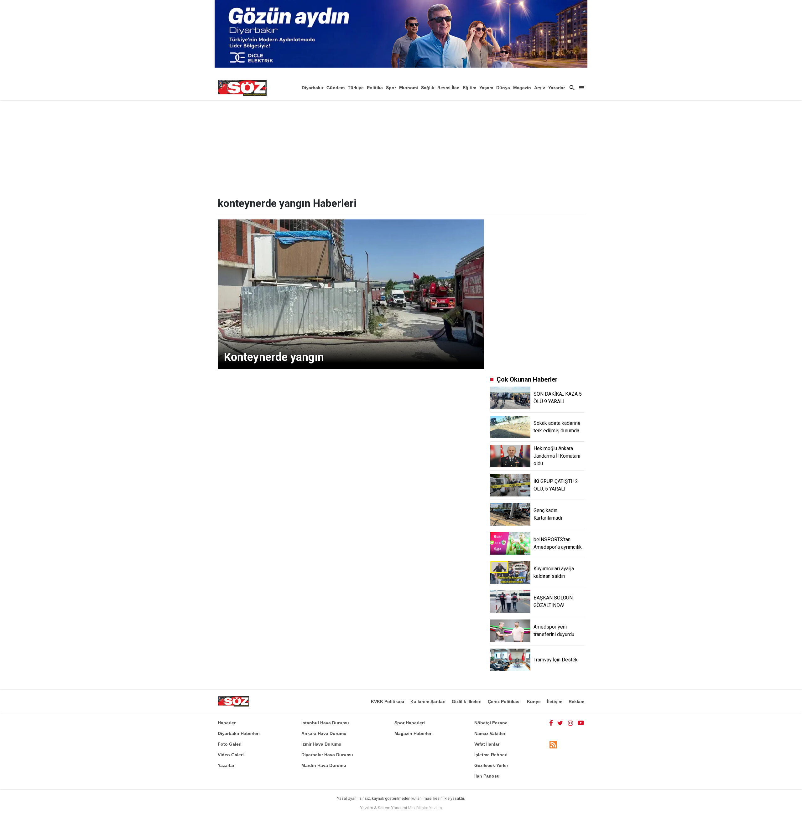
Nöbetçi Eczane (491, 722)
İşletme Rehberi (491, 754)
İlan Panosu (487, 775)
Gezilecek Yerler (491, 765)
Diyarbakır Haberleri (239, 733)
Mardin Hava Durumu (323, 765)
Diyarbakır (312, 87)
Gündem (335, 87)
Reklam (576, 701)
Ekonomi (408, 87)
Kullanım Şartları (427, 701)
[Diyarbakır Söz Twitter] (560, 723)
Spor (391, 87)
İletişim (554, 701)
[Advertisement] (401, 147)
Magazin (522, 87)
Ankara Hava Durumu (323, 733)
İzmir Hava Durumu (321, 744)
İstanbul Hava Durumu (325, 722)
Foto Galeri (230, 744)
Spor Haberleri (409, 722)
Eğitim (469, 87)
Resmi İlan (448, 87)
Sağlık (427, 87)
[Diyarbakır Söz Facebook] (551, 723)
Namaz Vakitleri (490, 733)
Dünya (503, 87)
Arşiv (539, 87)
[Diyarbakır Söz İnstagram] (570, 723)
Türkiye (356, 87)
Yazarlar (556, 87)
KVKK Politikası (387, 701)
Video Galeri (231, 754)
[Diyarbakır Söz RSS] (553, 744)
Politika (375, 87)
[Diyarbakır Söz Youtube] (581, 723)
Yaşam (486, 87)
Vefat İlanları (487, 744)
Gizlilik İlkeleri (467, 701)
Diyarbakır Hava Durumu (327, 754)
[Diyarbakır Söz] (242, 87)
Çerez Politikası (504, 701)
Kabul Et (569, 808)
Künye (534, 701)
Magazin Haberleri (413, 733)
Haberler (227, 722)
